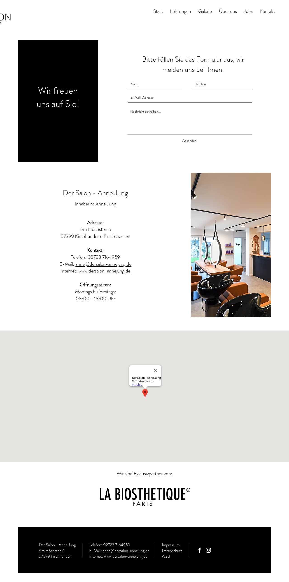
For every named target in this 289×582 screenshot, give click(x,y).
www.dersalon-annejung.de (104, 270)
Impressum (171, 545)
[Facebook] (199, 550)
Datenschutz (172, 551)
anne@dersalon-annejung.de (103, 264)
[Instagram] (208, 550)
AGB (166, 556)
